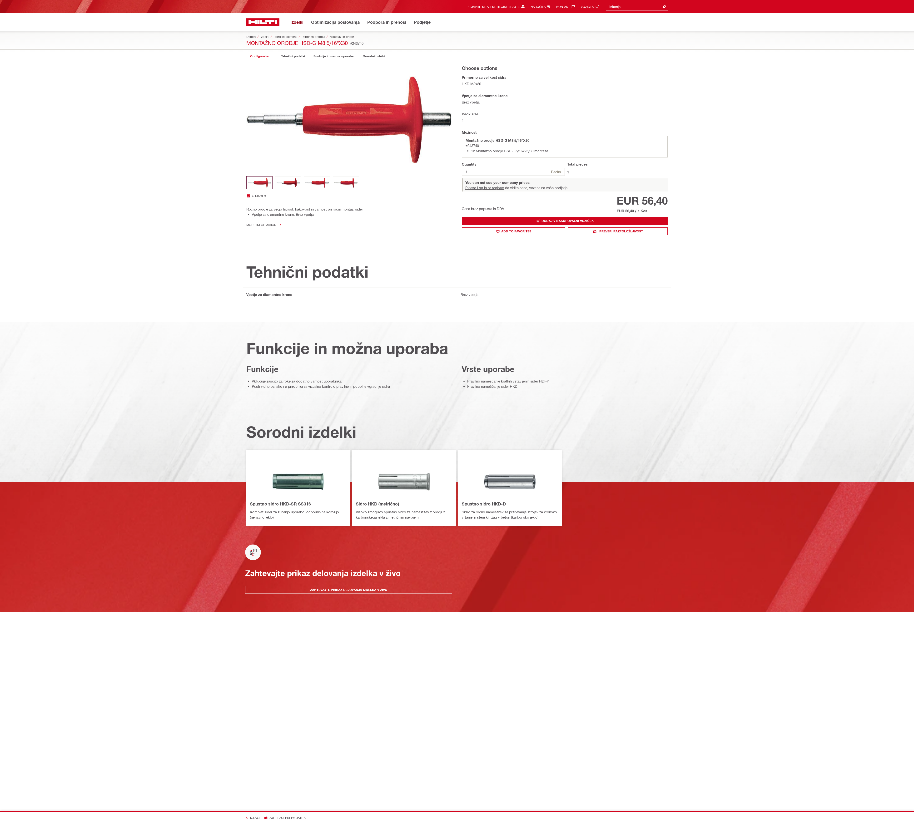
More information (261, 224)
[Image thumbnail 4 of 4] (346, 182)
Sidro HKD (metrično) (377, 503)
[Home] (262, 22)
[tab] (259, 56)
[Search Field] (664, 6)
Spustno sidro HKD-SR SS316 (280, 503)
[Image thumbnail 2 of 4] (288, 182)
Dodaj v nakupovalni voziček (567, 221)
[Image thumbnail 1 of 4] (259, 182)
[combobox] (637, 6)
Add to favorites (516, 231)
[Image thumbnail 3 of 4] (317, 182)
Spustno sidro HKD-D (484, 503)
